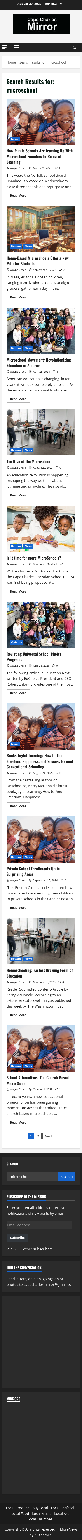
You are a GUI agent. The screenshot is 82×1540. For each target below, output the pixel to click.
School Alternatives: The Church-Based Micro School (41, 1048)
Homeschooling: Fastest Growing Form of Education (41, 941)
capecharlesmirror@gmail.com (49, 1284)
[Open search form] (74, 47)
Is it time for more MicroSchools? (41, 529)
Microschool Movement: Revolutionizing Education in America (41, 331)
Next (48, 1136)
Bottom (16, 246)
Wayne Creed (18, 168)
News (14, 139)
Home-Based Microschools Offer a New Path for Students (41, 229)
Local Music (41, 1513)
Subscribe (17, 1238)
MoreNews (69, 1529)
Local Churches (39, 1519)
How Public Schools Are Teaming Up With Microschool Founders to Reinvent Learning (41, 122)
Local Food (20, 1513)
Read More (20, 196)
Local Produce (17, 1507)
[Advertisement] (41, 1342)
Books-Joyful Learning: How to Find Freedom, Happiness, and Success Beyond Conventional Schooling (41, 726)
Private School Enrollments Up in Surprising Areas (41, 839)
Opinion (16, 642)
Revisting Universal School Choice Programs (41, 625)
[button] (4, 47)
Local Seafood (62, 1507)
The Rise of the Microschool (41, 432)
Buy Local (40, 1507)
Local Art (61, 1513)
